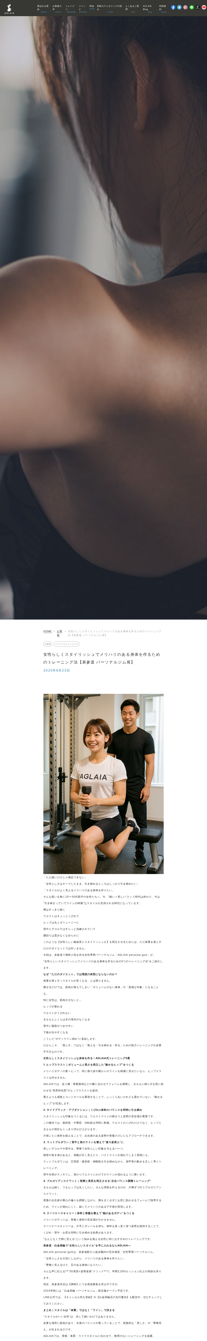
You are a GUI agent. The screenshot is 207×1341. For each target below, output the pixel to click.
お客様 (48, 644)
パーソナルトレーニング (66, 644)
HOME (47, 631)
